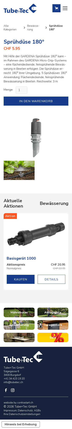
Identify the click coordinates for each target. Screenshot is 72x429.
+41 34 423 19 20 (14, 378)
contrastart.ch (25, 402)
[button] (56, 8)
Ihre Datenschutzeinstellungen (22, 414)
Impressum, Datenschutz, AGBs (22, 410)
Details (51, 279)
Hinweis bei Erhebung (21, 424)
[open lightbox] (36, 137)
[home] (20, 8)
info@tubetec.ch (13, 382)
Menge (8, 90)
